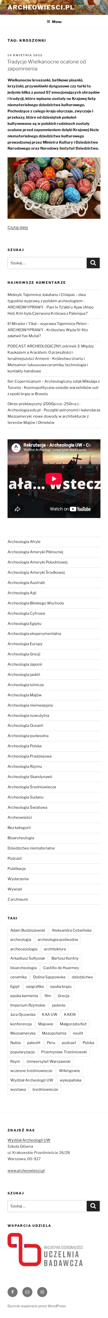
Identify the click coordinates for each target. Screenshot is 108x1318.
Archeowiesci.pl (41, 7)
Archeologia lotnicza (26, 685)
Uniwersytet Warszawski (49, 1061)
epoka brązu (61, 986)
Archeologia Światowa (27, 807)
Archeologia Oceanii (25, 725)
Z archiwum (18, 899)
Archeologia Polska (24, 746)
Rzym (15, 1061)
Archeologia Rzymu (25, 766)
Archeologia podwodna (28, 736)
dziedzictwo (82, 977)
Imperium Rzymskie (27, 1005)
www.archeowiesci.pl (26, 1170)
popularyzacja (22, 1052)
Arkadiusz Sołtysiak (27, 958)
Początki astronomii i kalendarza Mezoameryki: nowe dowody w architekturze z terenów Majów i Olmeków (54, 416)
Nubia (15, 1043)
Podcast (15, 858)
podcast (69, 1043)
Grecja (63, 996)
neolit (78, 1033)
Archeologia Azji (22, 593)
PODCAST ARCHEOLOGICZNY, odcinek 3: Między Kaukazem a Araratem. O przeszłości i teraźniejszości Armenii (51, 352)
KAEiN (70, 1014)
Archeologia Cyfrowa (26, 613)
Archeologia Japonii (25, 664)
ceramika (18, 977)
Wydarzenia (18, 879)
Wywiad (15, 889)
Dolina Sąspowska (49, 977)
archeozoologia (23, 949)
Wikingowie (69, 1070)
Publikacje (17, 868)
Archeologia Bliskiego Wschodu (36, 603)
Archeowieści (20, 817)
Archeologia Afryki (24, 541)
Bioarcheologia (21, 838)
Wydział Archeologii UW (31, 1080)
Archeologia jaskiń (24, 674)
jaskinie (59, 1005)
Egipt (15, 986)
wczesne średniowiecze (31, 1070)
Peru (51, 1043)
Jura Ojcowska (22, 1014)
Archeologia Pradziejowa (29, 756)
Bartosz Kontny (65, 958)
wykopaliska (70, 1080)
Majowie (45, 1024)
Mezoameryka (22, 1033)
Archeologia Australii (26, 582)
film (47, 996)
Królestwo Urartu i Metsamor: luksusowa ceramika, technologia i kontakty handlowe (48, 364)
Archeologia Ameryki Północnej (35, 552)
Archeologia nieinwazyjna (30, 705)
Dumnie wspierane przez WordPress (37, 1306)
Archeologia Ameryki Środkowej (36, 572)
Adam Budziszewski (27, 930)
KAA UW (50, 1014)
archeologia (20, 939)
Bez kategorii (19, 827)
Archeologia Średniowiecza (32, 787)
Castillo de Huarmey (61, 968)
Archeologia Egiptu (24, 623)
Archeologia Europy (25, 644)
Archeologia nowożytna (28, 715)
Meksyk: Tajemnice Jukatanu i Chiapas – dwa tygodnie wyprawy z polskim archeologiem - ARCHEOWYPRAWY (47, 300)
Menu (57, 21)
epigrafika (35, 986)
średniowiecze (45, 1089)
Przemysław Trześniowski (64, 1052)
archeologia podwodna (58, 939)
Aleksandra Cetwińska (71, 930)
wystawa (18, 1089)
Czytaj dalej (18, 227)
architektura (55, 949)
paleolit (33, 1043)
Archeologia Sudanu (25, 797)
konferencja (21, 1024)
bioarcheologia (23, 968)
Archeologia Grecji (24, 654)
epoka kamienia (24, 996)
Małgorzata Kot (73, 1024)
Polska (88, 1043)
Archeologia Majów (25, 695)
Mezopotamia (54, 1033)
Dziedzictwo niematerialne (31, 848)
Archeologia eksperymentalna (34, 633)
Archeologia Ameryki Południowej (38, 562)
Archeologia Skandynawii (30, 777)
